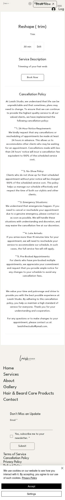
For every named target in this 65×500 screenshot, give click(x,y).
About (8, 381)
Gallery (10, 387)
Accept (31, 486)
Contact (10, 400)
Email (14, 420)
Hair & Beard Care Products (28, 393)
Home (8, 368)
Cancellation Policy (16, 458)
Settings (31, 494)
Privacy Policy (12, 461)
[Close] (60, 470)
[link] (32, 77)
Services (11, 375)
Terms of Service (14, 454)
